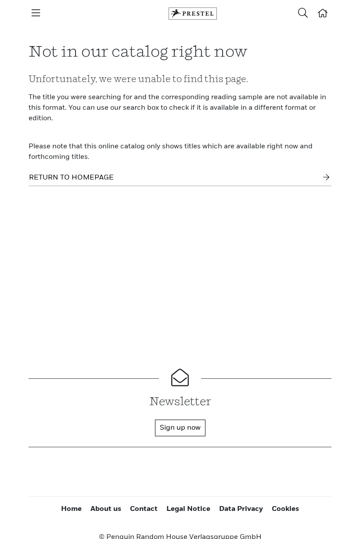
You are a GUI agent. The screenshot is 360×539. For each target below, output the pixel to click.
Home (71, 509)
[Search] (303, 13)
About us (105, 509)
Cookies (285, 509)
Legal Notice (188, 509)
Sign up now (180, 427)
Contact (144, 509)
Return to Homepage (71, 177)
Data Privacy (241, 509)
